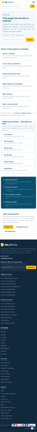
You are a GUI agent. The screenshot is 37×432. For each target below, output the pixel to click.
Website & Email (6, 274)
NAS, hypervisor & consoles (9, 314)
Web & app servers (6, 317)
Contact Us (4, 399)
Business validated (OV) (8, 289)
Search (30, 39)
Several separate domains (8, 284)
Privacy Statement (6, 415)
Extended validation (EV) (8, 292)
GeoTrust (3, 351)
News (2, 404)
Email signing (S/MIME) (8, 295)
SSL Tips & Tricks (6, 402)
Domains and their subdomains (10, 286)
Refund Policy (5, 413)
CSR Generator (5, 376)
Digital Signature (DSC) (8, 323)
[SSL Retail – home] (18, 2)
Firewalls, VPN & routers (8, 303)
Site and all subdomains (8, 281)
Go (33, 6)
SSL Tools (4, 359)
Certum (3, 340)
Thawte (3, 343)
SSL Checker (4, 365)
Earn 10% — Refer (6, 410)
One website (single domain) (9, 278)
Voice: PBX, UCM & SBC (8, 306)
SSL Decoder (5, 371)
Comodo (3, 337)
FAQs (2, 391)
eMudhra (3, 331)
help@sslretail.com (22, 227)
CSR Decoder (5, 379)
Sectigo (3, 334)
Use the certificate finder (23, 113)
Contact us (8, 227)
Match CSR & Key (6, 382)
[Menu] (34, 2)
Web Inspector (5, 348)
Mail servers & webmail (8, 309)
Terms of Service (6, 418)
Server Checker (5, 374)
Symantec (4, 354)
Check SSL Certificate (7, 368)
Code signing (5, 320)
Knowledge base (10, 231)
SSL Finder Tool (5, 362)
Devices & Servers (7, 300)
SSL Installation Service (8, 407)
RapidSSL (3, 345)
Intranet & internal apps (8, 312)
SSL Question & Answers (8, 393)
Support (3, 387)
